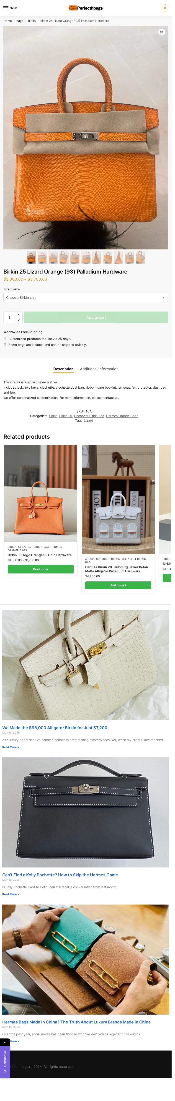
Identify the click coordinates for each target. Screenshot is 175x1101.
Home (7, 21)
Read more (40, 569)
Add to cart (96, 317)
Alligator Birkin (97, 559)
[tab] (63, 369)
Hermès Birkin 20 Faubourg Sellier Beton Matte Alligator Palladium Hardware (116, 569)
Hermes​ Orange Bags (122, 416)
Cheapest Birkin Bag (89, 416)
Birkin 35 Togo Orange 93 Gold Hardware (40, 555)
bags (19, 21)
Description (63, 369)
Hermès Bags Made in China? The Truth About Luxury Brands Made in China (76, 1022)
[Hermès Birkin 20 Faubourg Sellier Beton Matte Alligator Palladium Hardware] (118, 499)
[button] (18, 315)
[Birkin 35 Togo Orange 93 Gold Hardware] (40, 493)
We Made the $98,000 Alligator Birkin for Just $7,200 (54, 727)
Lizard (88, 420)
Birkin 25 (65, 416)
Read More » (10, 747)
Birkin (32, 21)
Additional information (99, 369)
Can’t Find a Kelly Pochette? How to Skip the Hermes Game (60, 874)
